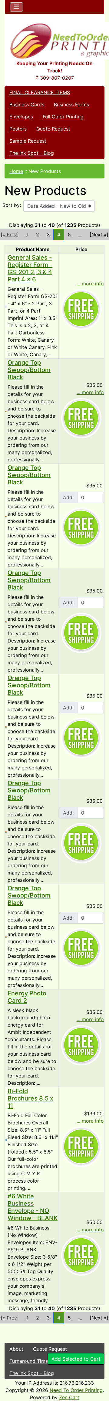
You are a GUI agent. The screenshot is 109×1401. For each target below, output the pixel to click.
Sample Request (27, 141)
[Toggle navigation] (16, 7)
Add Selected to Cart (76, 1359)
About (16, 1349)
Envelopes (21, 117)
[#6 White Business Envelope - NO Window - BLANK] (6, 1248)
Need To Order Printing (76, 1390)
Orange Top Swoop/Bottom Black (29, 370)
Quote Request (53, 129)
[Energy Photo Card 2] (6, 1038)
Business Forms (71, 104)
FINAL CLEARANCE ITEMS (39, 92)
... (80, 234)
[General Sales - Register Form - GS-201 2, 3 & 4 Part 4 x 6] (6, 306)
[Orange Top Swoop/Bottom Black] (6, 411)
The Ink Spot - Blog (31, 153)
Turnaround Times (30, 1361)
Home (16, 171)
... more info (90, 284)
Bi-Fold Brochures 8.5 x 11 (30, 1098)
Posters (18, 129)
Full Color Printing (63, 117)
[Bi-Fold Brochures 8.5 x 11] (6, 1140)
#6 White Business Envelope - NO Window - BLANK (33, 1207)
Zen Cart (69, 1397)
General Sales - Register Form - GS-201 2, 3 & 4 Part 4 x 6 (30, 268)
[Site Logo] (54, 41)
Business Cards (26, 104)
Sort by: (11, 205)
